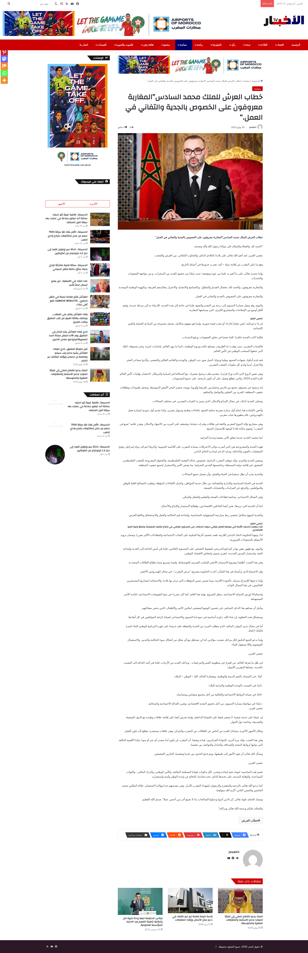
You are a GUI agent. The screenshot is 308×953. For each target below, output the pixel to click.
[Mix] (4, 66)
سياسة (184, 44)
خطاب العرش (250, 820)
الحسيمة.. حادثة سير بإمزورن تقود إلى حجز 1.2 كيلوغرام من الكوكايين (68, 251)
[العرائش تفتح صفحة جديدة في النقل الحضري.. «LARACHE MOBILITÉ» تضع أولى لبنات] (100, 301)
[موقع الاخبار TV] (284, 20)
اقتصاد (280, 44)
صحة (248, 44)
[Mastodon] (4, 58)
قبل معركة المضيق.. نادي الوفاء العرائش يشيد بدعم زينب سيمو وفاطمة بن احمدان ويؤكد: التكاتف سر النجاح (67, 355)
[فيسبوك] (233, 858)
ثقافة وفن (148, 44)
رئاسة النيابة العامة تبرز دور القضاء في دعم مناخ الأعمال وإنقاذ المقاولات (192, 918)
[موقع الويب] (237, 858)
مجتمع (167, 44)
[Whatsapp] (4, 73)
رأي (234, 44)
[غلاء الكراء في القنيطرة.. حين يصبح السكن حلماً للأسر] (100, 285)
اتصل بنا (84, 44)
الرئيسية (296, 44)
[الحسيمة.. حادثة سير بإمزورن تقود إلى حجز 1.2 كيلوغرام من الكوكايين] (100, 254)
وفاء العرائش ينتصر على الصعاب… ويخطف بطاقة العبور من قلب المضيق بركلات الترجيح (67, 318)
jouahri (252, 127)
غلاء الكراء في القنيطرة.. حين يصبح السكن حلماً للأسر (69, 283)
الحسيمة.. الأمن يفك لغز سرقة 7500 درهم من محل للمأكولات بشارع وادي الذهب (68, 236)
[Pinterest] (4, 51)
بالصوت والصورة (125, 44)
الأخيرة (93, 203)
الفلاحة (264, 44)
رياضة (200, 44)
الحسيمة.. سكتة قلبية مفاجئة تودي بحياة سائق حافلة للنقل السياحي (68, 267)
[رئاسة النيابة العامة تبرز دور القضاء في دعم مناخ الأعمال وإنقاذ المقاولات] (190, 900)
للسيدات (102, 44)
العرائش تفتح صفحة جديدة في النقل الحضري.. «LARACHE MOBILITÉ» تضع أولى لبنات (68, 301)
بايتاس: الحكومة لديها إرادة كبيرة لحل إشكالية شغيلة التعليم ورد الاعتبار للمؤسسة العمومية (143, 921)
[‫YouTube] (229, 858)
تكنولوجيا (217, 44)
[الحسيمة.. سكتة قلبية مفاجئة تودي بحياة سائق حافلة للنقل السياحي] (100, 270)
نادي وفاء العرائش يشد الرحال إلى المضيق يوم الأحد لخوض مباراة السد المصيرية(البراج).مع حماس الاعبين (68, 335)
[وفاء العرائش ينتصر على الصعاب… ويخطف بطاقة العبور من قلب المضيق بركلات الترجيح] (100, 319)
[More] (4, 80)
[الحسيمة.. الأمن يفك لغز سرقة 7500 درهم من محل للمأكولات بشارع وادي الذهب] (100, 236)
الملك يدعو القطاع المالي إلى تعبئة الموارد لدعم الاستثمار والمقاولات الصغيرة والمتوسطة (244, 920)
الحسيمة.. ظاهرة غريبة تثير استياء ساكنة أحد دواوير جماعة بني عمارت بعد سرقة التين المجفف (66, 218)
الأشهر (61, 203)
